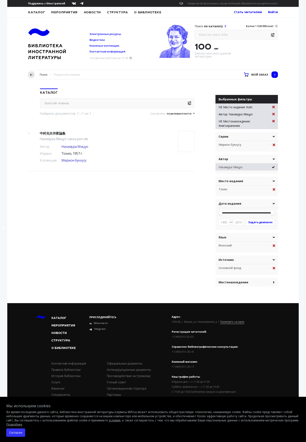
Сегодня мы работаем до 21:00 (109, 58)
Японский (225, 245)
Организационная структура (126, 388)
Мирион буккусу (73, 160)
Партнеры (114, 395)
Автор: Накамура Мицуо (236, 114)
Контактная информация (107, 51)
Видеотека (97, 40)
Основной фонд (230, 268)
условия (114, 420)
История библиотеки (66, 376)
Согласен (15, 433)
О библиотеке (147, 12)
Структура (117, 12)
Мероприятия (64, 12)
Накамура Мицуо (74, 146)
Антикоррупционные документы (129, 370)
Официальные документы (124, 363)
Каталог (36, 12)
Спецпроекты (60, 395)
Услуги (55, 382)
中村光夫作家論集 (52, 133)
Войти (273, 12)
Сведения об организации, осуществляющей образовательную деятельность (232, 3)
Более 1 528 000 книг (260, 26)
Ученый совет (116, 382)
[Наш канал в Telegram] (81, 3)
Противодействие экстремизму (128, 376)
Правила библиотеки (66, 370)
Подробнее (14, 424)
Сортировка (157, 113)
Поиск (44, 74)
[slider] (220, 213)
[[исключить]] (275, 145)
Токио (223, 189)
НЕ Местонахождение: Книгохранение (234, 123)
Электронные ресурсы (105, 34)
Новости (92, 12)
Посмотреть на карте (232, 322)
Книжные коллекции (104, 45)
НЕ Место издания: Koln (235, 107)
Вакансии (57, 388)
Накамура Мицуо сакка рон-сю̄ (64, 139)
